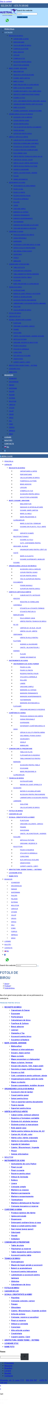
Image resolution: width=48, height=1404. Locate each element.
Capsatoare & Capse (28, 471)
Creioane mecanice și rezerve (32, 709)
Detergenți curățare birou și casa (29, 727)
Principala (8, 461)
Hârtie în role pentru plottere (25, 639)
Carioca (14, 909)
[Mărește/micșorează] (1, 1399)
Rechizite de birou (17, 468)
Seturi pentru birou (28, 575)
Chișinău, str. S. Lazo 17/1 (12, 1380)
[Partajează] (5, 1399)
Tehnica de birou (16, 778)
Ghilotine (24, 804)
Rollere (23, 680)
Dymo (13, 928)
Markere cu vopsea (28, 690)
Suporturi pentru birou (30, 588)
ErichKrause (16, 886)
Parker (14, 889)
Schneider (15, 882)
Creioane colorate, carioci (31, 824)
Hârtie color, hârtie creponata (25, 632)
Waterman (15, 892)
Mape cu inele (26, 513)
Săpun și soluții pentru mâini (32, 732)
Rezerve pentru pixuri (29, 673)
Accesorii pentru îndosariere (32, 794)
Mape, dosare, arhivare (19, 500)
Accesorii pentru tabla (30, 765)
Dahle (13, 922)
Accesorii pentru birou (30, 494)
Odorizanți (25, 739)
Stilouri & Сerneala (28, 677)
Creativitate (25, 863)
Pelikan (14, 899)
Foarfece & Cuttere (28, 481)
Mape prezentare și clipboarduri (24, 518)
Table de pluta (26, 752)
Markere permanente (29, 693)
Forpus (14, 931)
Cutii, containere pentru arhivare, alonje (27, 544)
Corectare (24, 856)
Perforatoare (26, 474)
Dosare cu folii (26, 539)
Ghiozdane (24, 830)
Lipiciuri (23, 487)
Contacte (8, 948)
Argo (13, 938)
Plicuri (23, 654)
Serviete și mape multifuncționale (23, 534)
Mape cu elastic (27, 556)
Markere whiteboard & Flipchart (26, 704)
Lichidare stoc (15, 873)
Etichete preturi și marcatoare (24, 613)
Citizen (14, 912)
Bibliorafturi (25, 504)
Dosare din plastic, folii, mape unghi (29, 528)
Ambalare (24, 745)
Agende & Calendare (29, 644)
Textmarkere (25, 700)
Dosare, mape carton (29, 510)
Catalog (8, 464)
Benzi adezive (25, 484)
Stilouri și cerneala (28, 853)
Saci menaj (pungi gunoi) (30, 735)
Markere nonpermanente (30, 696)
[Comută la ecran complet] (3, 1399)
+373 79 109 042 (21, 5)
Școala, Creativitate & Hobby (22, 817)
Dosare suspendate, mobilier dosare (29, 560)
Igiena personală (27, 719)
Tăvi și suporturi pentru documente (27, 580)
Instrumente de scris (18, 660)
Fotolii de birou (16, 811)
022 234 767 (6, 5)
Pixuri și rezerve (27, 850)
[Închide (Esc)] (7, 1399)
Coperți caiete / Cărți (29, 866)
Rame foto (13, 876)
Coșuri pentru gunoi (29, 572)
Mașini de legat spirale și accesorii (27, 786)
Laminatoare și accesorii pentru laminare (30, 799)
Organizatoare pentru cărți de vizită (30, 551)
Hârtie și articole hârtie (20, 592)
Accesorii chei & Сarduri (30, 569)
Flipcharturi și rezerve (30, 755)
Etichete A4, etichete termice (32, 608)
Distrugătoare (26, 781)
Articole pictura (27, 840)
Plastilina (24, 820)
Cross (13, 918)
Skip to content (6, 1)
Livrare (7, 941)
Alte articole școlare (29, 860)
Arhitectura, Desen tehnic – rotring (25, 869)
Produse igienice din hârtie (31, 716)
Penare (23, 827)
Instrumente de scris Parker (26, 664)
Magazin (8, 1366)
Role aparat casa (27, 618)
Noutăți (7, 944)
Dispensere (24, 722)
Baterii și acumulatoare (30, 791)
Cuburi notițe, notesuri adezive (26, 596)
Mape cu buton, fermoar (30, 523)
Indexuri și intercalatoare (31, 507)
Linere (22, 683)
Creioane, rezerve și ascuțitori (25, 845)
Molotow (15, 905)
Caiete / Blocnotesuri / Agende (26, 649)
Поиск (2, 1352)
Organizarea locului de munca (23, 566)
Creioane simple (27, 686)
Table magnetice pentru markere (26, 760)
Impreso (14, 935)
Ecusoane (24, 768)
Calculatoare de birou (30, 477)
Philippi (14, 895)
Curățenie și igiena (17, 713)
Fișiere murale (26, 585)
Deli (13, 925)
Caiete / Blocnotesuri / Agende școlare (29, 835)
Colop (13, 915)
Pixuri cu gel (25, 667)
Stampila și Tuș (26, 491)
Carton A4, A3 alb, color (30, 628)
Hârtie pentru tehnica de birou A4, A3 (29, 622)
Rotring (14, 902)
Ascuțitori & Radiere (29, 497)
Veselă (23, 742)
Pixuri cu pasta (26, 670)
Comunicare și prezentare (20, 748)
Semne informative (28, 657)
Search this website (24, 10)
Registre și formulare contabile (26, 603)
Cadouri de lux (15, 814)
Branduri (8, 879)
